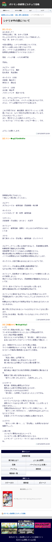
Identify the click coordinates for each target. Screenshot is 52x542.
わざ (30, 10)
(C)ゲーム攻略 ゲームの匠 (26, 540)
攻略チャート (6, 10)
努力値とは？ (14, 460)
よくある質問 (38, 460)
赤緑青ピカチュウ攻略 (7, 15)
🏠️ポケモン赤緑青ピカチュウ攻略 (14, 513)
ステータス (9, 483)
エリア (42, 10)
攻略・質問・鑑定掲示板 (22, 15)
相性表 (38, 469)
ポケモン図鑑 (18, 10)
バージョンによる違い (38, 465)
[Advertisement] (26, 167)
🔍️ (50, 10)
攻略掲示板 (26, 456)
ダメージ (42, 483)
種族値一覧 (13, 473)
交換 (13, 465)
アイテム (13, 469)
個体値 (25, 483)
